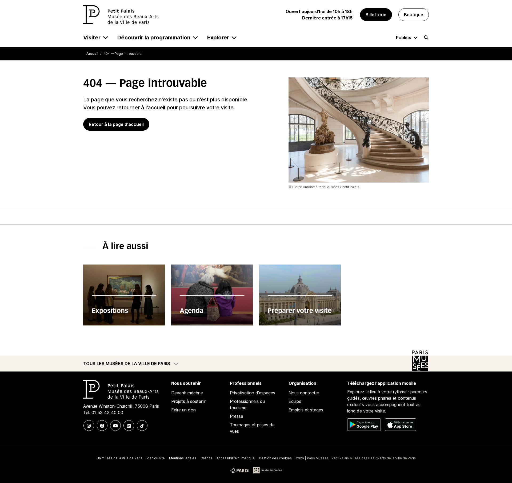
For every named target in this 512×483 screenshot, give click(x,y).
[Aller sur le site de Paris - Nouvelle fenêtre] (239, 470)
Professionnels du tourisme (247, 404)
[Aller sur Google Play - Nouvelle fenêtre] (364, 424)
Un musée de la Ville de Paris (119, 458)
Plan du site (156, 458)
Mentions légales (182, 458)
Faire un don (183, 409)
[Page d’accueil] (120, 14)
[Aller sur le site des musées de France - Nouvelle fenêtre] (267, 470)
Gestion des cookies (275, 458)
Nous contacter (304, 392)
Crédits (206, 458)
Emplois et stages (306, 409)
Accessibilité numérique (236, 458)
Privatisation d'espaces (252, 392)
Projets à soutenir (188, 401)
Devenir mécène (187, 392)
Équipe (295, 401)
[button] (256, 363)
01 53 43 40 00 (107, 412)
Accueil (92, 54)
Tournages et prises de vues (252, 428)
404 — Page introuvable (122, 54)
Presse (236, 416)
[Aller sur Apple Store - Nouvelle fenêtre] (400, 424)
